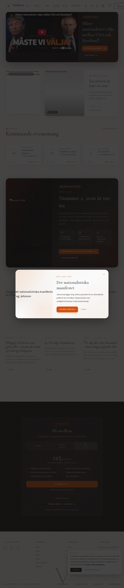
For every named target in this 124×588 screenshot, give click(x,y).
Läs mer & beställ (67, 309)
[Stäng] (104, 274)
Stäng (83, 309)
